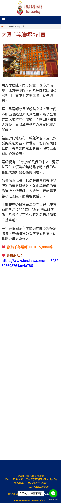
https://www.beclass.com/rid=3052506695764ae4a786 (30, 263)
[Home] (2, 26)
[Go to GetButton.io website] (53, 500)
